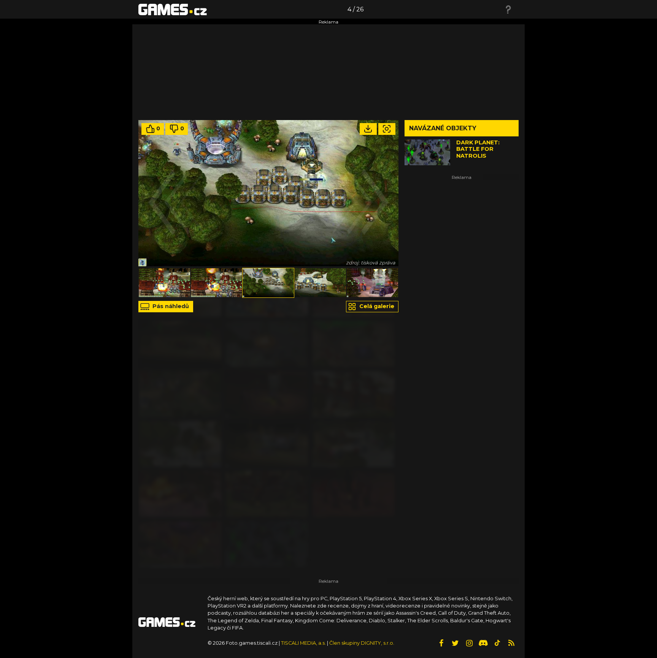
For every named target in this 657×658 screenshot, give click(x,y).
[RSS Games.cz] (511, 643)
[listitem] (164, 283)
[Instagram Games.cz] (469, 643)
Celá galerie (376, 306)
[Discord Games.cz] (483, 643)
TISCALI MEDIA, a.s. (303, 643)
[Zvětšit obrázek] (386, 129)
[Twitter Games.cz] (455, 643)
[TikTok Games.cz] (497, 643)
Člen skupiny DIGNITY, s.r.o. (361, 643)
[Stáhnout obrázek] (368, 129)
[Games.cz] (172, 9)
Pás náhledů (170, 306)
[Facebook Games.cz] (441, 643)
